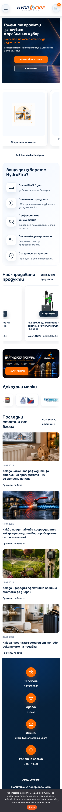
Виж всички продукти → (48, 277)
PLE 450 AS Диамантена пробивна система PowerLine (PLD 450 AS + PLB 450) (40, 326)
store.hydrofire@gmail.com (31, 738)
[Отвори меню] (5, 8)
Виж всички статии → (49, 421)
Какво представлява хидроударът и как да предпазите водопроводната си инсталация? (30, 533)
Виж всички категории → (31, 155)
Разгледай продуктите (31, 59)
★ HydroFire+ (31, 68)
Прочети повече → (14, 484)
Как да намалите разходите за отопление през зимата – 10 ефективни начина (26, 475)
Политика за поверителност (31, 787)
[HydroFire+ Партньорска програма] (31, 363)
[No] (58, 800)
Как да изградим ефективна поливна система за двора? (30, 590)
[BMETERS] (22, 400)
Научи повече (17, 371)
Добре (31, 807)
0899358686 (31, 686)
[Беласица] (47, 400)
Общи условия (31, 779)
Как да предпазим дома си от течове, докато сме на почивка (31, 644)
